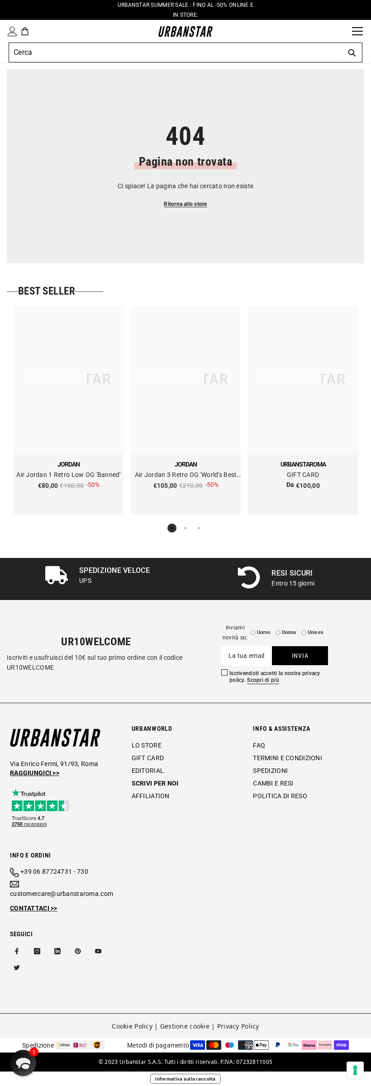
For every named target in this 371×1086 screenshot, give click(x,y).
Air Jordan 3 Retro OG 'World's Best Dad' (186, 475)
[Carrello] (25, 31)
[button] (23, 1063)
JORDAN (68, 464)
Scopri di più (263, 680)
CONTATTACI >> (33, 908)
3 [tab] (199, 528)
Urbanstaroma (303, 464)
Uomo (264, 632)
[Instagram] (37, 951)
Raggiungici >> (34, 772)
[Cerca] (342, 31)
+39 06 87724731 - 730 (54, 871)
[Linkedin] (57, 951)
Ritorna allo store (185, 204)
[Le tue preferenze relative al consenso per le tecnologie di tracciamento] (355, 1070)
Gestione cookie (184, 1026)
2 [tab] (185, 528)
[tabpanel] (68, 410)
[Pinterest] (78, 951)
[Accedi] (10, 31)
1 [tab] (171, 528)
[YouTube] (98, 951)
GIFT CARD (303, 474)
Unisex (315, 632)
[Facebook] (17, 951)
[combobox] (175, 52)
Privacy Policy (238, 1026)
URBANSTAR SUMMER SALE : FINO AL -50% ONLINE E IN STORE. (186, 10)
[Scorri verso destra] (361, 579)
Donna (289, 632)
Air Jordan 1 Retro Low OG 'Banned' (68, 474)
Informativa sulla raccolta (185, 1078)
